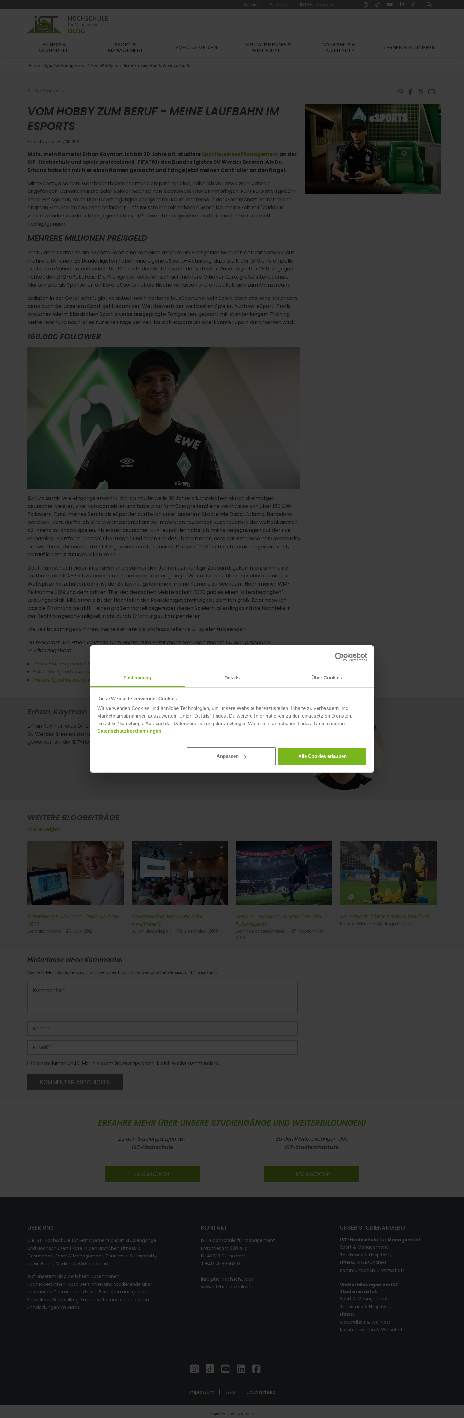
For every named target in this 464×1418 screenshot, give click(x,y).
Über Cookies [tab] (327, 677)
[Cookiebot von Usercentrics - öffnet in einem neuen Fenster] (339, 657)
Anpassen (228, 756)
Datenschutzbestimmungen (129, 731)
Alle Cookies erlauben (322, 756)
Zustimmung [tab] (137, 677)
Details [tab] (232, 677)
